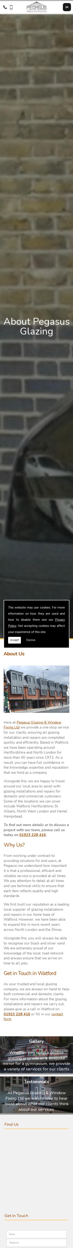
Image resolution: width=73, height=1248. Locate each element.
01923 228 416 (32, 834)
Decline (30, 640)
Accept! (14, 640)
